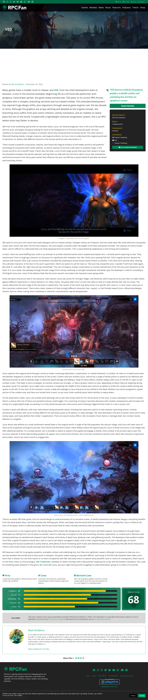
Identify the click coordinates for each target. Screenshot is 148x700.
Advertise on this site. (109, 686)
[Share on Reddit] (81, 658)
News (101, 7)
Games (84, 7)
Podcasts (126, 7)
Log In (134, 2)
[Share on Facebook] (78, 658)
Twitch (135, 7)
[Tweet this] (76, 658)
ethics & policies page (55, 619)
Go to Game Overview (128, 147)
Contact (127, 2)
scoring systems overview (102, 619)
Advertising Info (113, 676)
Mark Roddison (17, 84)
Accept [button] (142, 695)
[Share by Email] (83, 658)
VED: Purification (43, 562)
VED (56, 90)
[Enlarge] (136, 167)
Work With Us (102, 676)
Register (142, 2)
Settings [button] (133, 695)
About (119, 2)
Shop (142, 7)
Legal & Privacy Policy (126, 676)
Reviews (93, 7)
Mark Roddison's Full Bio (38, 649)
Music (108, 7)
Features (116, 7)
